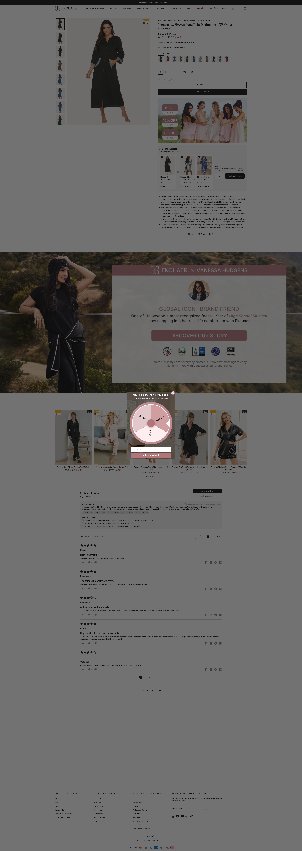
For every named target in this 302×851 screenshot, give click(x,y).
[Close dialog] (173, 393)
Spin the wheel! (151, 455)
